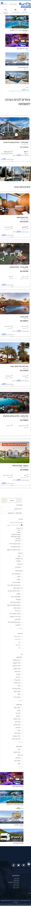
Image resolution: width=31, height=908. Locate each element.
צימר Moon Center (18, 825)
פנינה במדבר (24, 317)
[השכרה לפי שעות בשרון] (11, 785)
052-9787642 (24, 271)
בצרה (22, 787)
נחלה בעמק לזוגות (22, 217)
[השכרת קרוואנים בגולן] (11, 841)
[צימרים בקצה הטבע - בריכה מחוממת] (11, 803)
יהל (22, 144)
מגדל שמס (21, 826)
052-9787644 (24, 370)
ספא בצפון (16, 884)
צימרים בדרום (21, 91)
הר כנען (22, 806)
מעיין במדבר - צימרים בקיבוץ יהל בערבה (15, 142)
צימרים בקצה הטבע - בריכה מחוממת (14, 804)
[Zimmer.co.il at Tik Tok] (13, 864)
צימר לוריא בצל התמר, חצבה (19, 366)
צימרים (28, 91)
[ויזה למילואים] (11, 507)
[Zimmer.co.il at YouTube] (28, 862)
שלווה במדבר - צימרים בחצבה (18, 267)
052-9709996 (24, 470)
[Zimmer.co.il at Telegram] (23, 864)
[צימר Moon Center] (11, 823)
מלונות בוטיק (16, 886)
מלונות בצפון (16, 888)
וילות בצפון (16, 880)
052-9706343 (24, 147)
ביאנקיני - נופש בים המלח (20, 465)
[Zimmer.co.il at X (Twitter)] (18, 864)
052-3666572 (24, 321)
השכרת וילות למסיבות (13, 882)
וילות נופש (16, 879)
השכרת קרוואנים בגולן (18, 843)
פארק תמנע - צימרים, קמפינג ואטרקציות (15, 416)
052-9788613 (24, 420)
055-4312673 (24, 221)
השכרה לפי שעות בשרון (18, 786)
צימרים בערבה (12, 91)
